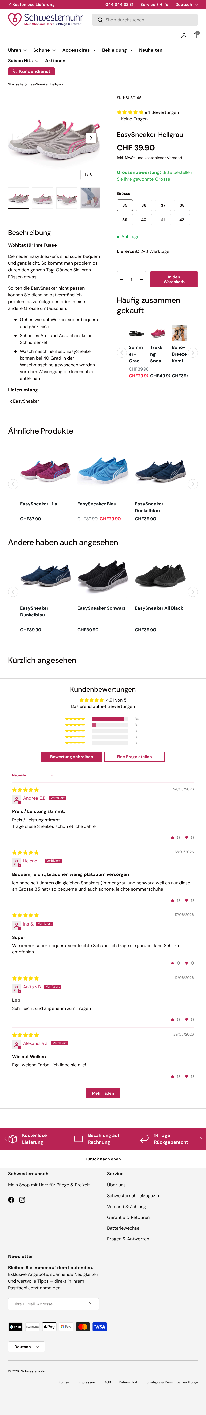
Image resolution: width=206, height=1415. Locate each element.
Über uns (116, 1185)
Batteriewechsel (123, 1228)
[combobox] (145, 20)
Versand (174, 157)
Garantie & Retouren (128, 1217)
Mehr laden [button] (103, 1093)
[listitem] (136, 352)
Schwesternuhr (33, 1371)
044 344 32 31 (119, 4)
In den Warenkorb (174, 279)
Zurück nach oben (103, 1159)
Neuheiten (150, 50)
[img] (25, 790)
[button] (194, 35)
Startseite (15, 84)
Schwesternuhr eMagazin (133, 1196)
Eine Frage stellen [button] (134, 756)
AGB (107, 1382)
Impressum (87, 1382)
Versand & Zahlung (126, 1207)
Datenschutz (129, 1382)
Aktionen (55, 61)
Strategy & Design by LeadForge (172, 1382)
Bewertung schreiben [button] (71, 756)
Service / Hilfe (154, 4)
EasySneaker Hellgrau (46, 84)
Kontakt (65, 1382)
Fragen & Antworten (128, 1239)
